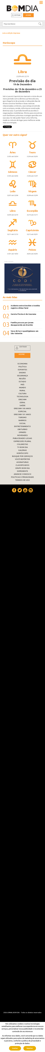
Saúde (22, 405)
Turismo (22, 417)
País (22, 385)
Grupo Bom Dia (22, 468)
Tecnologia (22, 396)
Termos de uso (22, 480)
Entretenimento (22, 426)
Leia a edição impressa (11, 33)
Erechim (22, 399)
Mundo (22, 387)
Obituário (22, 429)
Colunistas (22, 444)
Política (22, 367)
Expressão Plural (22, 441)
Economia (22, 364)
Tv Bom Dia (22, 447)
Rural (22, 390)
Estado (22, 382)
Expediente (22, 471)
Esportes (22, 370)
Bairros (22, 420)
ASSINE (22, 354)
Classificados (22, 465)
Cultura (22, 393)
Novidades (22, 435)
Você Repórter (22, 459)
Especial (22, 411)
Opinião (22, 432)
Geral (22, 402)
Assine (28, 15)
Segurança (22, 376)
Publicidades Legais (22, 438)
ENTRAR (23, 347)
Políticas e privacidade (22, 477)
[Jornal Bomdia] (22, 8)
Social (22, 423)
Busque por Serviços (22, 456)
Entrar (17, 15)
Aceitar (15, 1048)
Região (22, 379)
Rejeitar (30, 1048)
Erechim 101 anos (22, 414)
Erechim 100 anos (22, 408)
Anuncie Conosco (22, 474)
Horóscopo (22, 453)
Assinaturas (22, 462)
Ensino (22, 373)
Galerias (22, 450)
